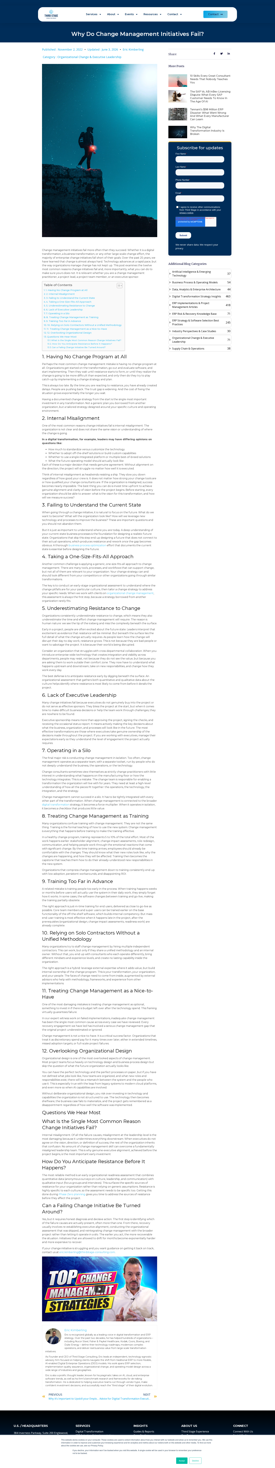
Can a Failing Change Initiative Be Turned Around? (79, 347)
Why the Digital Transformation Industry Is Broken (207, 131)
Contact (172, 14)
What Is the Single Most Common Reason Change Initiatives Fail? (86, 340)
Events (129, 14)
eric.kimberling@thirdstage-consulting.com (87, 1252)
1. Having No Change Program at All (66, 290)
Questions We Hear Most (62, 336)
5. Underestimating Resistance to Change (70, 305)
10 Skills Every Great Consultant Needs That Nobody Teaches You (210, 79)
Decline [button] (195, 1460)
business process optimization (87, 545)
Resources (151, 14)
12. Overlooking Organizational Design (69, 332)
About (111, 14)
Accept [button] (182, 1460)
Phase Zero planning (72, 1194)
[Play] (99, 1289)
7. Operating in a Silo (58, 313)
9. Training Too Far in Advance (63, 321)
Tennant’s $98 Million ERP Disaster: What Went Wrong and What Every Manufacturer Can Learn (209, 114)
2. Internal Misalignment (60, 294)
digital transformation (55, 804)
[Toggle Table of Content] (118, 285)
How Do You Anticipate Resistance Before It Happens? (82, 343)
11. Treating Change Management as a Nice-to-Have (77, 328)
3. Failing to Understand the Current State (70, 298)
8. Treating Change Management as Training (72, 317)
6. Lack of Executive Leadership (64, 309)
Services (91, 14)
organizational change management (130, 593)
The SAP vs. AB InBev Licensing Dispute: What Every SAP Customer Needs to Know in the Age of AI (210, 96)
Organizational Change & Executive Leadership (89, 57)
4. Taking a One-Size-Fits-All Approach (68, 301)
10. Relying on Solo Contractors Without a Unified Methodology (84, 325)
